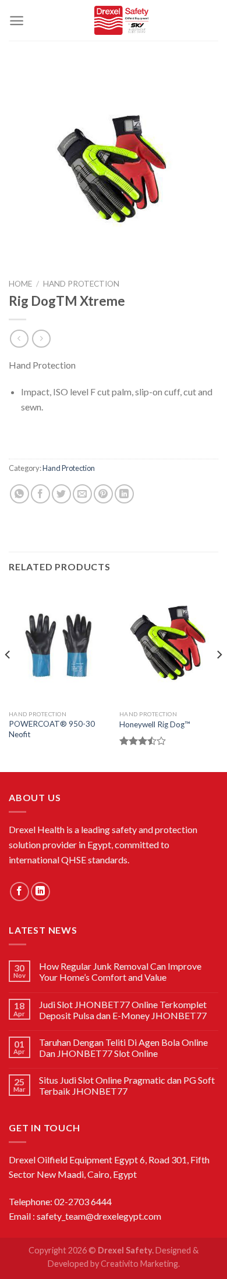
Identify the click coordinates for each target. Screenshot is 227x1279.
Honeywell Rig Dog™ (154, 724)
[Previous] (8, 678)
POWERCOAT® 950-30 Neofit (52, 729)
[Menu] (16, 20)
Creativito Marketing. (140, 1264)
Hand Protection (81, 283)
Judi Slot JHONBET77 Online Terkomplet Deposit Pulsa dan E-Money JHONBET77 (123, 1010)
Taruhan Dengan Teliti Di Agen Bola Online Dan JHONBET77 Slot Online (123, 1048)
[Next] (219, 678)
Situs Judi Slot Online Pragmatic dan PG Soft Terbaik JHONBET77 (127, 1085)
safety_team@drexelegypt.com (99, 1215)
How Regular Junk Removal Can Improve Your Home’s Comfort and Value (120, 971)
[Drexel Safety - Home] (121, 20)
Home (20, 283)
